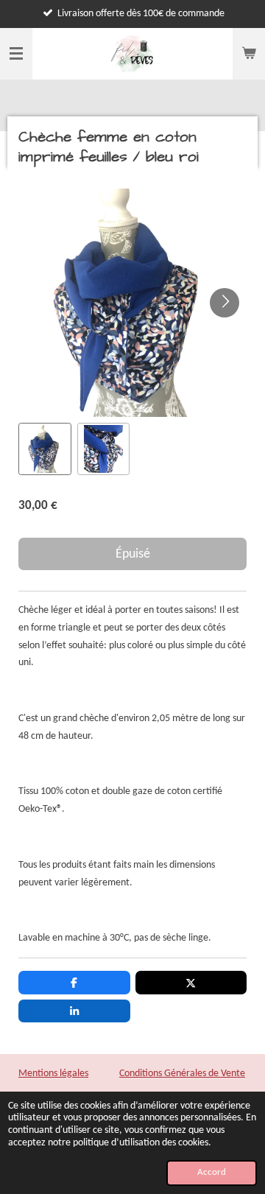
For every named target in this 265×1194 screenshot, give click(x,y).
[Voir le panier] (249, 54)
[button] (44, 449)
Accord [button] (211, 1172)
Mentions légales (53, 1073)
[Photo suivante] (224, 302)
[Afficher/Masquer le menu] (16, 54)
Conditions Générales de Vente (182, 1073)
